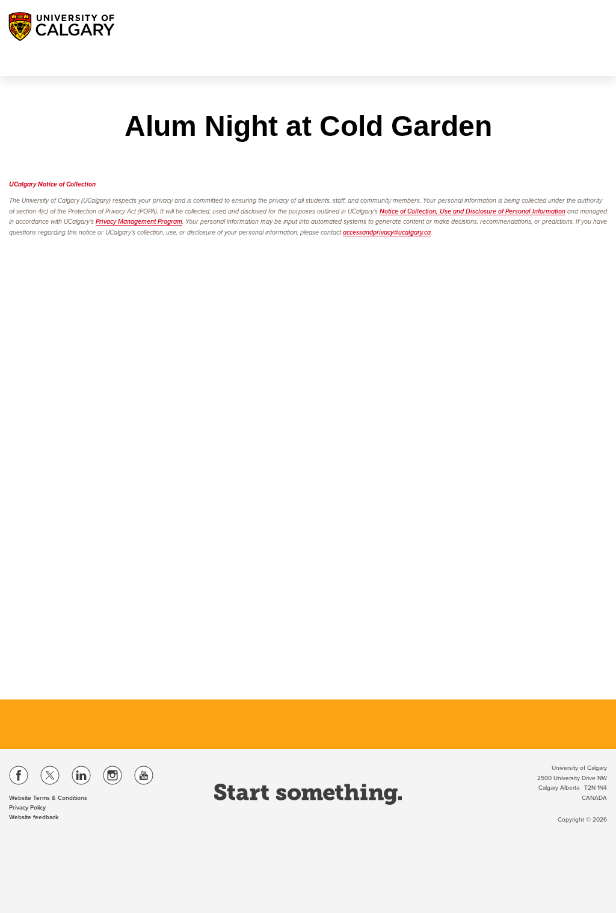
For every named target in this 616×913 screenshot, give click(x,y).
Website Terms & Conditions (48, 798)
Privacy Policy (27, 807)
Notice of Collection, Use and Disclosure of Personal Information (472, 211)
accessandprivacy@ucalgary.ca (387, 232)
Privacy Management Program (139, 222)
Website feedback (33, 817)
